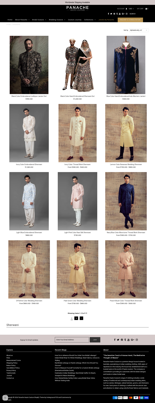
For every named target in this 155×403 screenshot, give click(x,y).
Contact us (10, 378)
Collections (88, 20)
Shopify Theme (39, 397)
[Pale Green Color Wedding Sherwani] (77, 269)
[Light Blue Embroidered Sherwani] (29, 201)
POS (56, 397)
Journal (9, 375)
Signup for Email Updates (29, 340)
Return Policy (10, 365)
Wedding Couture (56, 20)
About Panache (21, 20)
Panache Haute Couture (26, 397)
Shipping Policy (11, 363)
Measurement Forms (13, 360)
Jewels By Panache (106, 20)
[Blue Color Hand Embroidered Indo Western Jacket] (126, 65)
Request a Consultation (130, 20)
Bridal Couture (38, 20)
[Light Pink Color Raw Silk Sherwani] (77, 201)
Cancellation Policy (12, 368)
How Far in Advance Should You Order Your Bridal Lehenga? (76, 355)
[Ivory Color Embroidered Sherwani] (29, 133)
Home (10, 20)
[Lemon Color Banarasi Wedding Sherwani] (126, 133)
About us (9, 355)
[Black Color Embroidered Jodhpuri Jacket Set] (29, 65)
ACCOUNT (121, 9)
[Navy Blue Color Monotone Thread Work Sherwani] (126, 201)
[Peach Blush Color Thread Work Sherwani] (126, 269)
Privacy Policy (11, 370)
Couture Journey (74, 20)
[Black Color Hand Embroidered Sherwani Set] (77, 65)
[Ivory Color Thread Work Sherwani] (77, 133)
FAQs (8, 358)
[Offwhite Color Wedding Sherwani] (29, 269)
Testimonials (11, 373)
